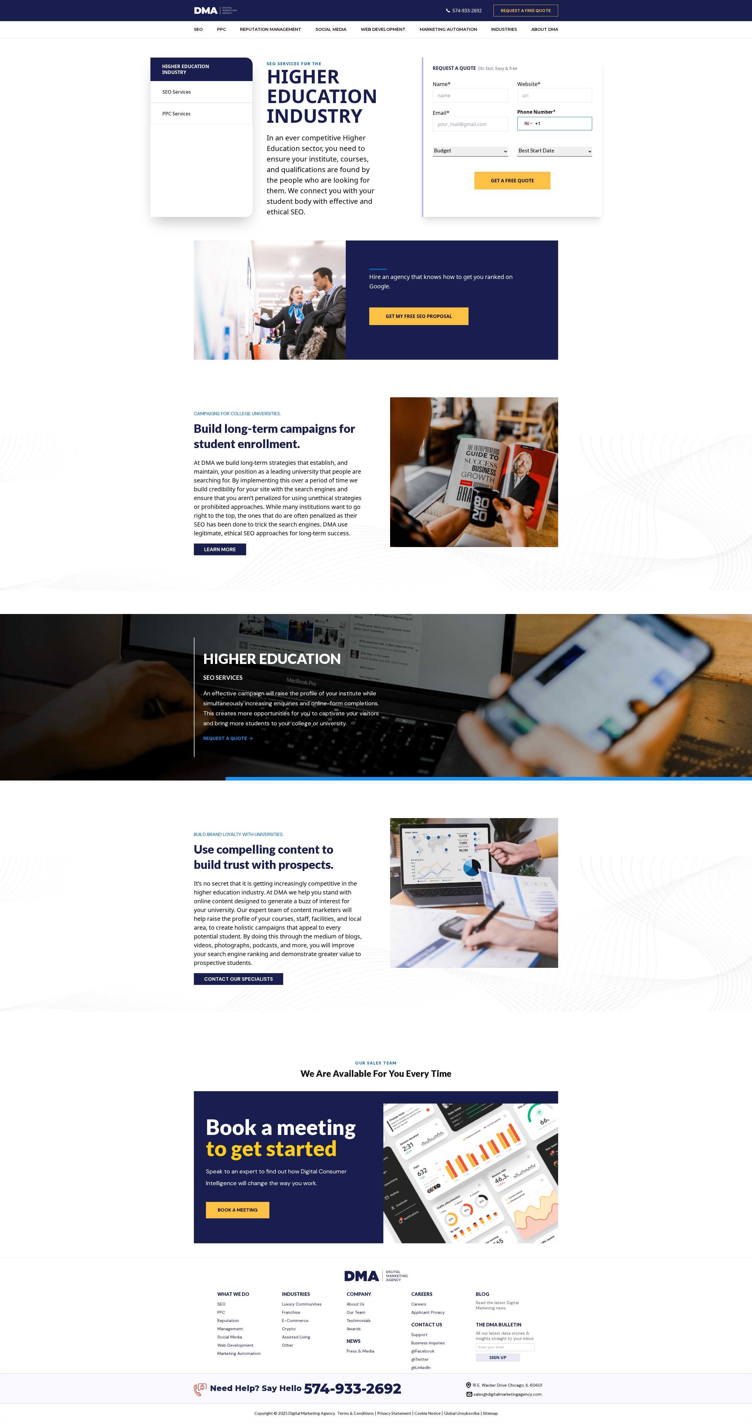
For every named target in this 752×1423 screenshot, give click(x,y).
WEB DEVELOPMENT (383, 29)
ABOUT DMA (544, 29)
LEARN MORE (220, 549)
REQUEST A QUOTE (225, 738)
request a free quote (526, 10)
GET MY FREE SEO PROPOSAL (419, 316)
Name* (442, 84)
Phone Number (536, 112)
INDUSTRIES (504, 29)
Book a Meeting (238, 1210)
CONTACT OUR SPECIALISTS (238, 979)
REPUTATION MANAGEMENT (270, 29)
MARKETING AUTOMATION (448, 29)
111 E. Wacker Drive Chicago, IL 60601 (507, 1385)
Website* (528, 84)
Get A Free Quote (512, 180)
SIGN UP (497, 1357)
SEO (198, 29)
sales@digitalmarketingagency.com (508, 1394)
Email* (441, 112)
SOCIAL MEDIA (330, 29)
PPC (221, 29)
